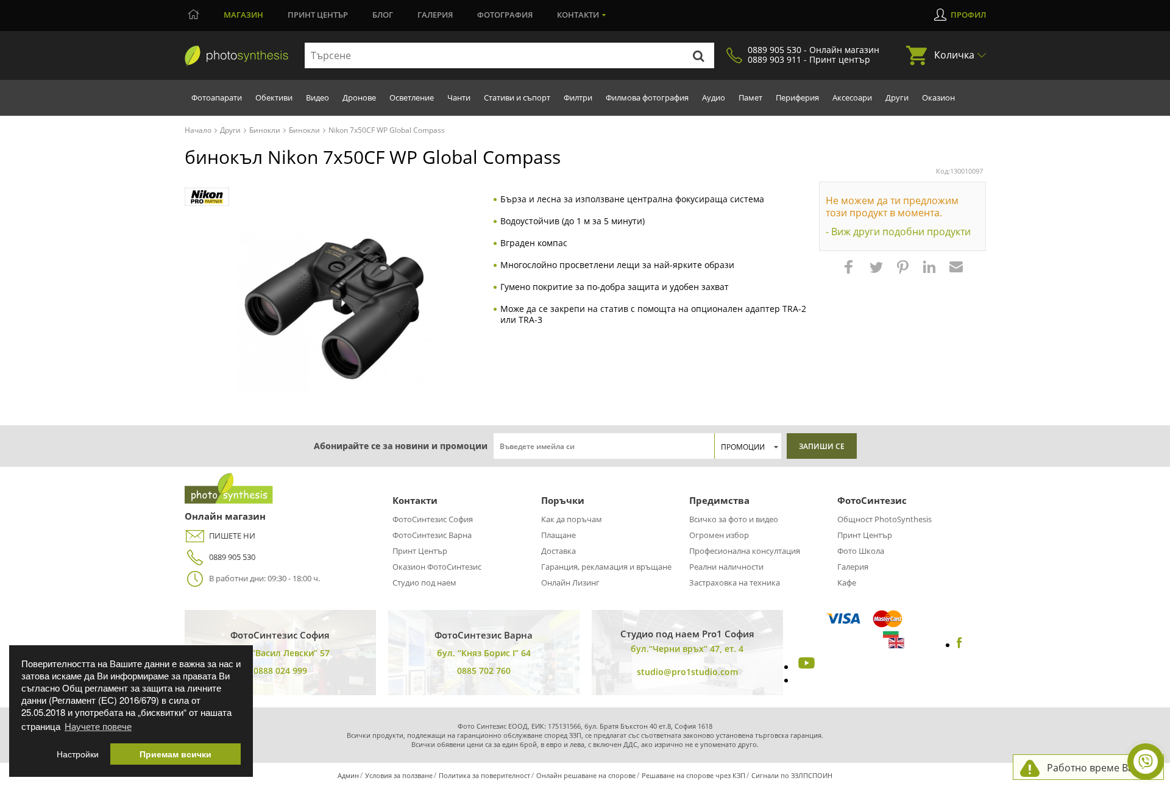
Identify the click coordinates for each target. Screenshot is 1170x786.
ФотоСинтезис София (432, 519)
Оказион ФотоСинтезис (436, 566)
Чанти (458, 97)
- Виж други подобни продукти (898, 231)
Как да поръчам (571, 519)
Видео (317, 97)
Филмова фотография (647, 97)
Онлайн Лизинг (570, 582)
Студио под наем (424, 582)
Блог (382, 14)
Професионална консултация (744, 550)
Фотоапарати (216, 97)
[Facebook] (959, 644)
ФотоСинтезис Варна (432, 534)
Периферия (797, 97)
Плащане (558, 534)
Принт (318, 14)
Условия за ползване (399, 775)
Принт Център (419, 550)
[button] (850, 273)
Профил (968, 14)
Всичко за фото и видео (733, 519)
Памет (750, 97)
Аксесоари (852, 97)
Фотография (505, 14)
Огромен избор (719, 534)
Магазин (243, 14)
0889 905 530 (232, 556)
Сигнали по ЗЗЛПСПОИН (791, 775)
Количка (954, 55)
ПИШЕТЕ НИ (232, 535)
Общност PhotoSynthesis (884, 519)
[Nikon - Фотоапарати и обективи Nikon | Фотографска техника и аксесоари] (207, 197)
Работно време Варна (1099, 767)
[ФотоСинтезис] (236, 56)
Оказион (938, 97)
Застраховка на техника (734, 582)
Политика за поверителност (484, 775)
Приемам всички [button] (175, 754)
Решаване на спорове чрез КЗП (693, 775)
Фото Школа (860, 550)
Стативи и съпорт (517, 97)
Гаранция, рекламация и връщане (606, 566)
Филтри (578, 97)
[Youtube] (805, 666)
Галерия (435, 14)
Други (897, 97)
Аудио (713, 97)
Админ (348, 775)
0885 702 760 (484, 670)
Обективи (273, 97)
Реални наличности (726, 566)
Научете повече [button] (98, 726)
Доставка (558, 550)
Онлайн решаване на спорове (586, 775)
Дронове (359, 97)
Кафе (846, 582)
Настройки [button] (78, 754)
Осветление (411, 97)
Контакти (578, 14)
